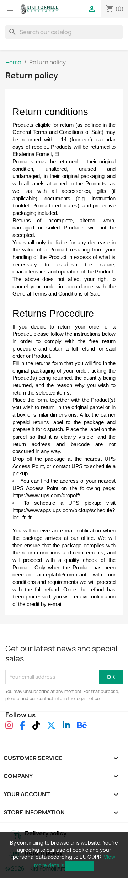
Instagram (9, 729)
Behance (82, 729)
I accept (79, 865)
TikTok (36, 729)
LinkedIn (66, 729)
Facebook (22, 729)
